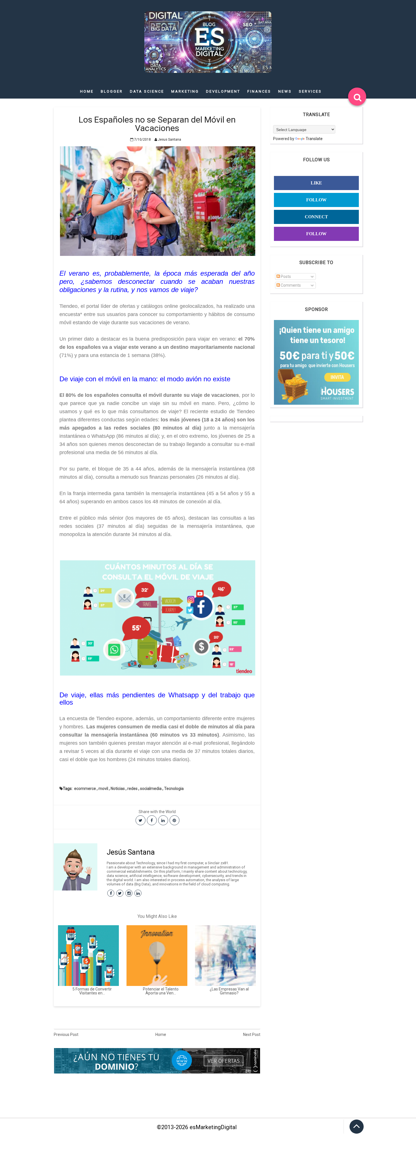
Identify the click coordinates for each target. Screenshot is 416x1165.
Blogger (112, 91)
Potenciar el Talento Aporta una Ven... (161, 991)
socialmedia (151, 788)
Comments (290, 285)
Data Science (147, 91)
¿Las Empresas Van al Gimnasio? (229, 991)
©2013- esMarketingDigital (197, 1127)
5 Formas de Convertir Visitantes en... (92, 991)
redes (132, 788)
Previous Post (66, 1034)
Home (87, 91)
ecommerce (85, 788)
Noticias (118, 788)
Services (310, 91)
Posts (285, 276)
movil (103, 788)
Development (223, 91)
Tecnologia (174, 788)
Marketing (185, 91)
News (285, 91)
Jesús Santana (131, 852)
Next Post (251, 1034)
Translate (314, 138)
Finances (259, 91)
